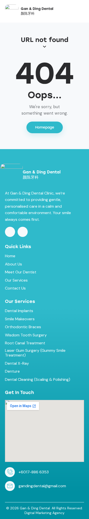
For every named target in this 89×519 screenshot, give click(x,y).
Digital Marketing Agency (44, 513)
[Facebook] (10, 232)
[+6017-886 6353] (10, 472)
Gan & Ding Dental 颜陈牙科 (37, 11)
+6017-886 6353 (34, 472)
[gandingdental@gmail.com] (10, 486)
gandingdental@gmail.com (42, 485)
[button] (82, 11)
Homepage (44, 127)
